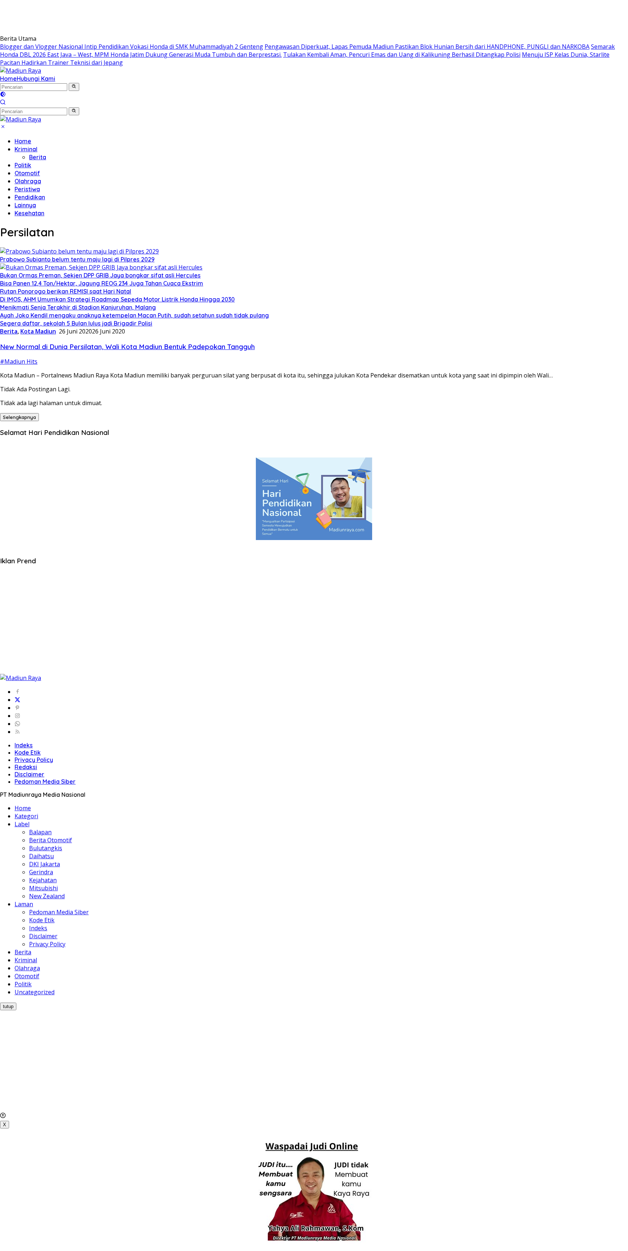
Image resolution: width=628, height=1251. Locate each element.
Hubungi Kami (36, 78)
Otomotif (27, 173)
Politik (23, 165)
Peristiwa (27, 189)
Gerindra (41, 872)
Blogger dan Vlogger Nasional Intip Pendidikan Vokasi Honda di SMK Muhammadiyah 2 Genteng (131, 47)
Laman (24, 904)
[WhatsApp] (17, 724)
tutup (8, 1006)
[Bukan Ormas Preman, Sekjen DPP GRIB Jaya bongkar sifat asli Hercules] (101, 267)
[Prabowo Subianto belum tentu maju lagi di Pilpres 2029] (79, 251)
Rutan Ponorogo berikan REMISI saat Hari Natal (65, 291)
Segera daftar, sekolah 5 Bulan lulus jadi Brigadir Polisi (76, 323)
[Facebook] (17, 692)
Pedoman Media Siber (45, 781)
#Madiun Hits (18, 361)
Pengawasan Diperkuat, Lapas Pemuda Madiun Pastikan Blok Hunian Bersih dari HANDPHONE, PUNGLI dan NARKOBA (427, 47)
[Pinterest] (17, 708)
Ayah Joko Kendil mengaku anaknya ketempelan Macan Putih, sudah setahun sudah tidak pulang (134, 315)
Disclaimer (29, 774)
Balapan (40, 832)
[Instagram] (17, 716)
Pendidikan (30, 197)
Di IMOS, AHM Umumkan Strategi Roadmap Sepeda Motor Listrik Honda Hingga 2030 (117, 299)
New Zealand (47, 896)
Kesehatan (29, 213)
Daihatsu (41, 856)
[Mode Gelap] (3, 95)
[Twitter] (17, 700)
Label (22, 824)
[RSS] (17, 732)
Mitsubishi (43, 888)
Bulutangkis (45, 848)
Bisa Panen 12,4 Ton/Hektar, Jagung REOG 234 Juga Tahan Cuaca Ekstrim (101, 283)
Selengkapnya (19, 417)
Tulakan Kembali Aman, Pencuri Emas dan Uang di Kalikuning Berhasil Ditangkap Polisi (401, 55)
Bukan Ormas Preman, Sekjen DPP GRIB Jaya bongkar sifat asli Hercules (100, 275)
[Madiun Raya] (20, 71)
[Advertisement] (132, 16)
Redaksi (26, 767)
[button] (74, 87)
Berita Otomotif (50, 840)
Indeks (24, 745)
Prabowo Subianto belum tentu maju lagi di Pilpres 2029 (77, 259)
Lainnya (25, 205)
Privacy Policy (34, 759)
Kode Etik (28, 752)
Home (8, 78)
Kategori (26, 816)
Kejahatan (43, 880)
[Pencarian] (3, 103)
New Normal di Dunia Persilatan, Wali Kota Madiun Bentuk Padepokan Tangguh (127, 346)
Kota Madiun (38, 331)
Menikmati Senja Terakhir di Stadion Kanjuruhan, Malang (78, 307)
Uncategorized (35, 992)
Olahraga (28, 181)
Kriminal (26, 149)
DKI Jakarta (44, 864)
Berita (37, 157)
